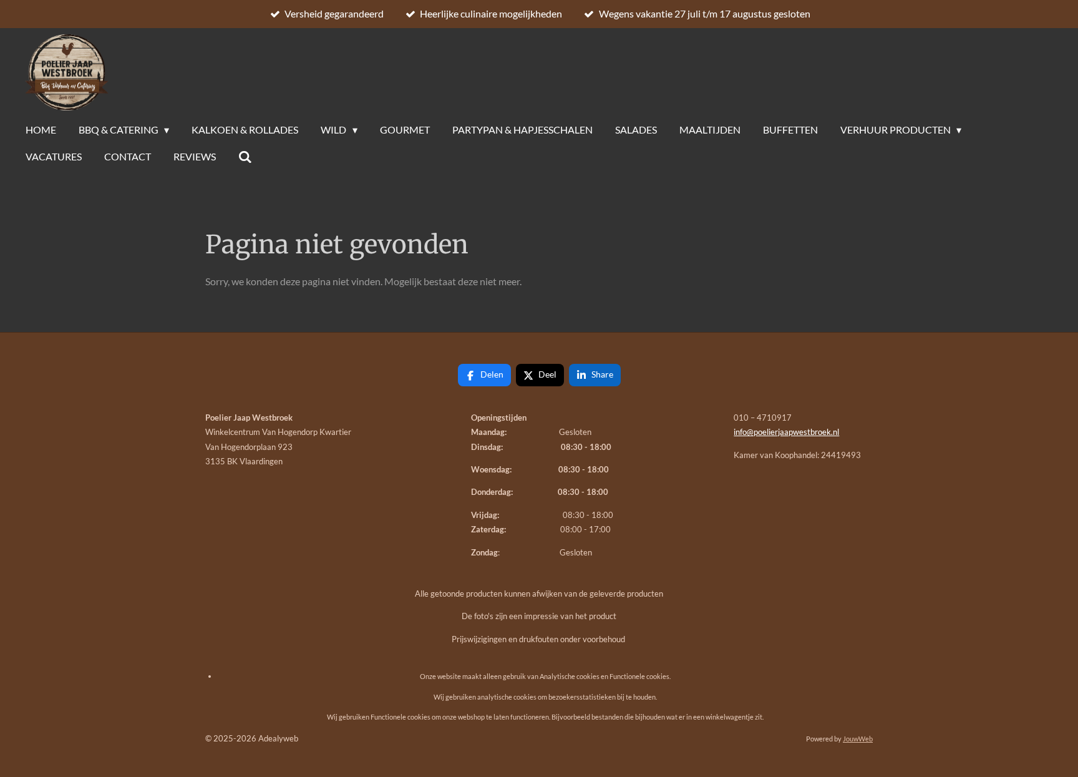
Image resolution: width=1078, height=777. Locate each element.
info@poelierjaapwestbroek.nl (786, 432)
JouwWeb (858, 739)
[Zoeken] (245, 157)
